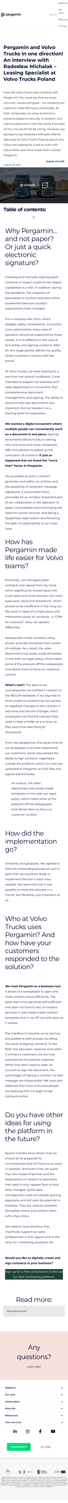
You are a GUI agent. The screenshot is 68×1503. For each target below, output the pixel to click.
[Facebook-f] (40, 1432)
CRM (59, 617)
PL (42, 1446)
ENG (48, 1446)
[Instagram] (28, 1432)
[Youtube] (53, 1432)
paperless (14, 518)
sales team (13, 1002)
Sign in (53, 14)
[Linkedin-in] (15, 1432)
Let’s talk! (34, 1367)
